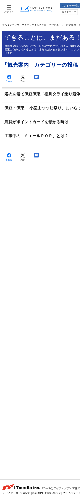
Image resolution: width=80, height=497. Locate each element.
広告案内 (37, 493)
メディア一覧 (10, 493)
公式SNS (25, 493)
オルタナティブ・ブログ (15, 25)
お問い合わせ (53, 493)
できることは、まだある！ (46, 25)
